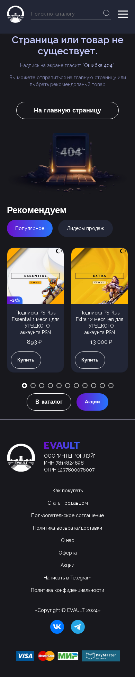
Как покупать (68, 490)
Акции (92, 401)
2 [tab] (33, 385)
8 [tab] (85, 385)
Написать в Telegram (67, 577)
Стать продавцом (67, 503)
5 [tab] (59, 385)
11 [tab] (111, 385)
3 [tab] (41, 385)
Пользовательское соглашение (67, 515)
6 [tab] (67, 385)
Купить (26, 360)
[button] (123, 14)
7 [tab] (76, 385)
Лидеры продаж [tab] (85, 228)
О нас (67, 540)
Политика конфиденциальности (67, 590)
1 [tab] (24, 385)
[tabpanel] (35, 313)
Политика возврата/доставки (67, 528)
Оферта (67, 553)
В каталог (49, 402)
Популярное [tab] (29, 228)
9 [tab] (93, 385)
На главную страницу (67, 110)
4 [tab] (50, 385)
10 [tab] (102, 385)
